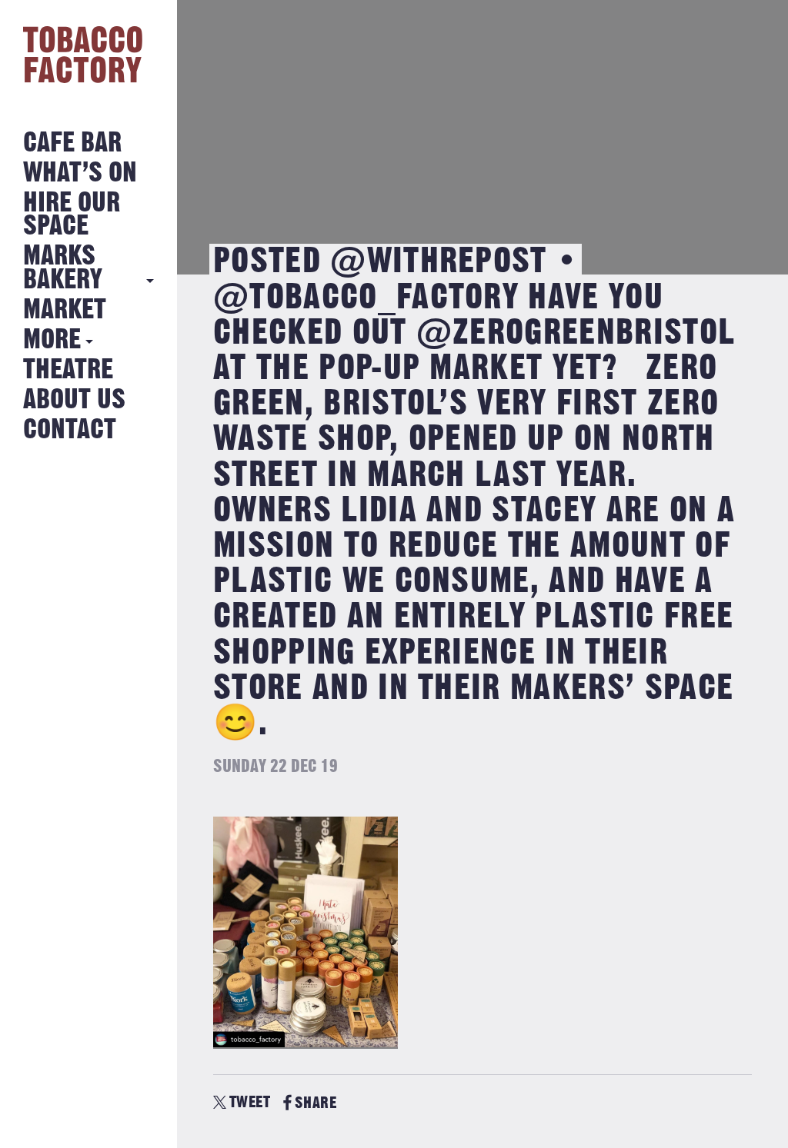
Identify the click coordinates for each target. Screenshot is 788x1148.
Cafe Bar (72, 143)
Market (64, 310)
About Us (74, 400)
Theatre (68, 370)
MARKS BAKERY (62, 268)
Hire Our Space (71, 214)
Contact (69, 430)
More (52, 340)
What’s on (80, 173)
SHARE (315, 1103)
